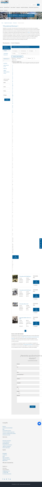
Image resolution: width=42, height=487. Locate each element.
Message (5, 95)
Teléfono (18, 378)
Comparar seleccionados (17, 56)
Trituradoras (15, 22)
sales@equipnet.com (6, 471)
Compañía (18, 382)
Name (5, 82)
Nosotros (4, 426)
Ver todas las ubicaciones (7, 473)
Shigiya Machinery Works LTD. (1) (6, 72)
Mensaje (18, 395)
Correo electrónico (20, 374)
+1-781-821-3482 (5, 472)
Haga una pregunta (6, 457)
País (17, 387)
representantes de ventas (27, 344)
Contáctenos (5, 454)
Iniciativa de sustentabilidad (7, 427)
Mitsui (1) (5, 68)
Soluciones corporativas (7, 440)
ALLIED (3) (5, 63)
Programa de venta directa (7, 444)
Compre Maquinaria (6, 442)
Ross (29, 32)
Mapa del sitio (5, 460)
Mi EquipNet (5, 453)
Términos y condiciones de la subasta (9, 433)
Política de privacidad (6, 434)
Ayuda (4, 456)
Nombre (18, 364)
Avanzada (34, 4)
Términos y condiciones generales (8, 432)
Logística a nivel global (7, 446)
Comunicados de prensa (7, 430)
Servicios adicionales (6, 447)
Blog (3, 429)
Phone (5, 90)
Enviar (7, 99)
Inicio (2, 22)
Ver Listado (15, 257)
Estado (18, 391)
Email (5, 86)
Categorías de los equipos (8, 22)
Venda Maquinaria (6, 443)
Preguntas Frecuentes (6, 459)
